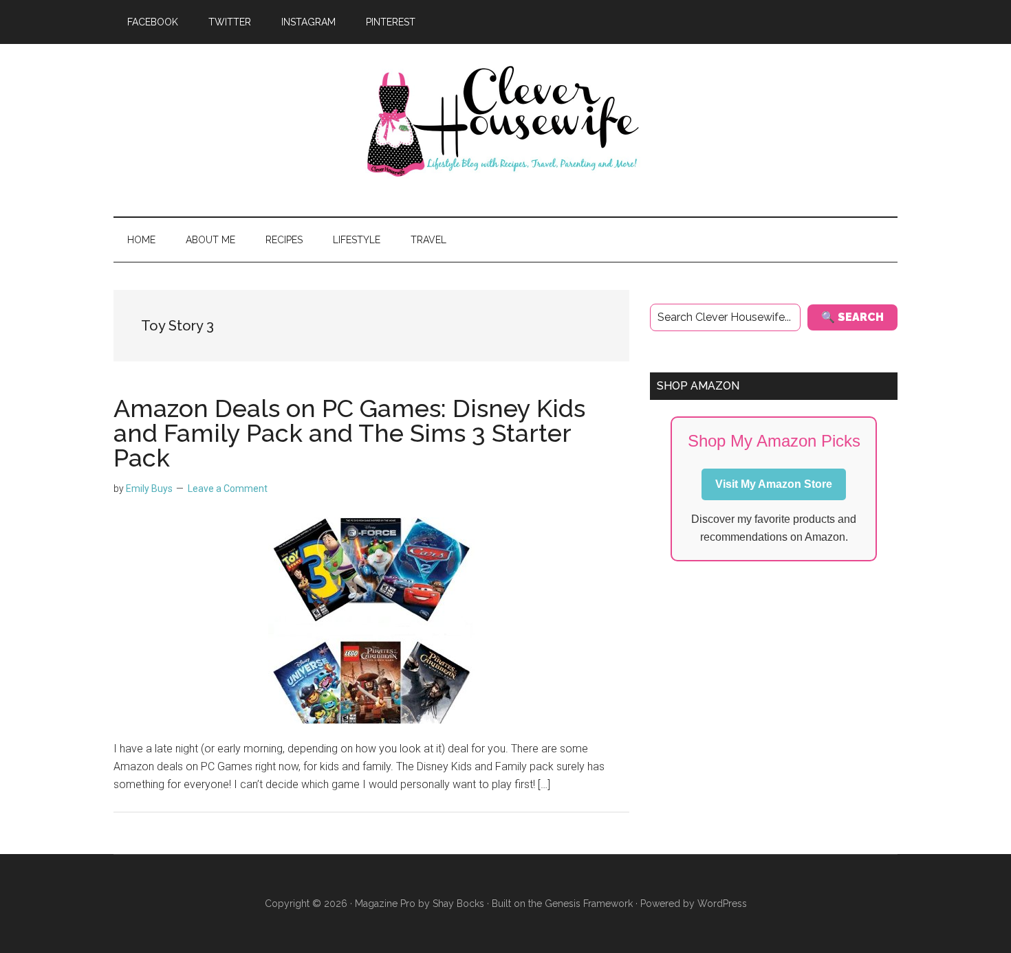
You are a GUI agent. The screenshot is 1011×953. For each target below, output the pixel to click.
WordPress (722, 903)
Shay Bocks (458, 903)
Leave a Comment (228, 488)
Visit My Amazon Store (773, 484)
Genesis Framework (589, 903)
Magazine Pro (385, 903)
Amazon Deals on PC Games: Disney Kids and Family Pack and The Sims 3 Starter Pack (349, 433)
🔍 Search (852, 317)
